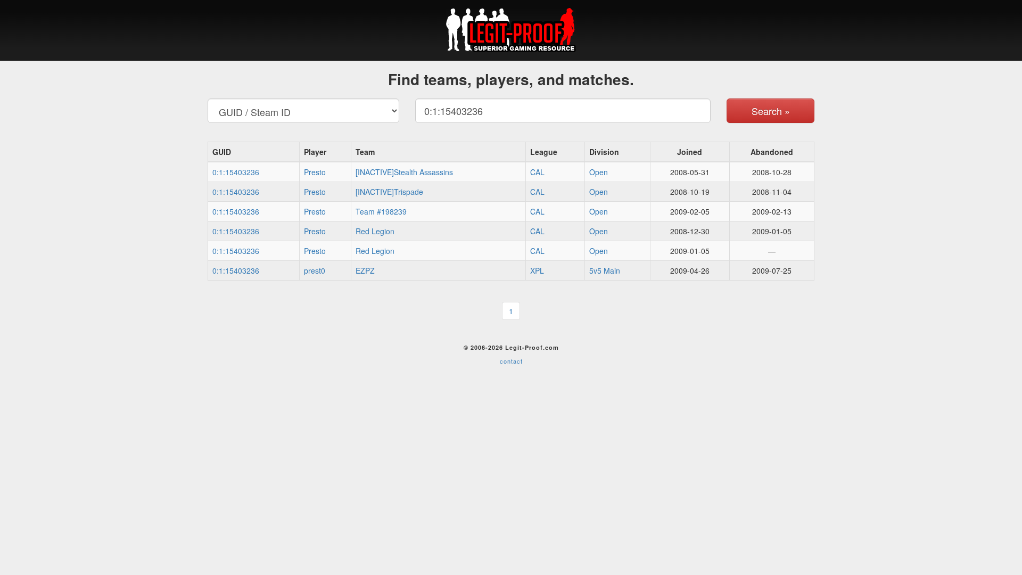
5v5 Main (604, 270)
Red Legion (375, 231)
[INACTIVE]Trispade (389, 191)
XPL (537, 270)
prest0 (314, 270)
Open (598, 172)
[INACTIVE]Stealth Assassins (404, 172)
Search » (771, 111)
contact (511, 361)
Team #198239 (381, 211)
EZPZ (365, 270)
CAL (537, 172)
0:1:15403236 (235, 172)
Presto (315, 172)
